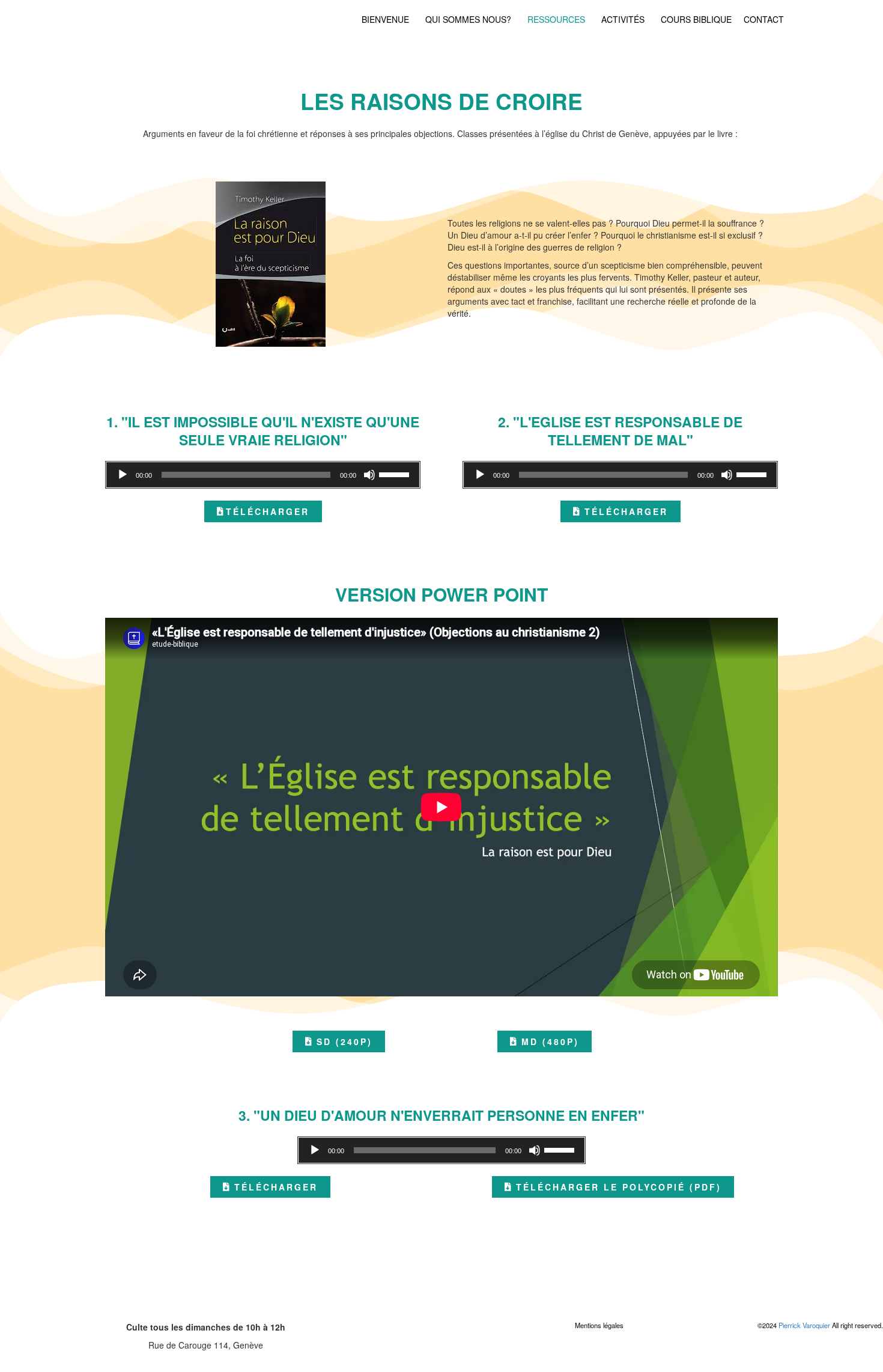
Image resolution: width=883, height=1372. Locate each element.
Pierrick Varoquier (804, 1325)
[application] (263, 475)
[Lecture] (123, 475)
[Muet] (369, 475)
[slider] (396, 473)
